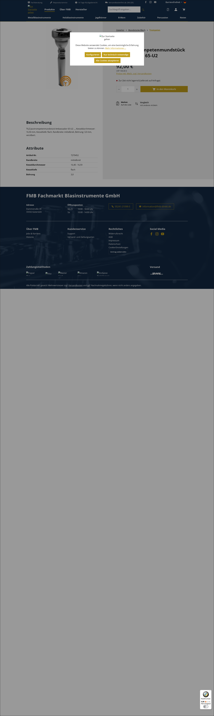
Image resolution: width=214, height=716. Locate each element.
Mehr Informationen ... (115, 48)
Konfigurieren (92, 54)
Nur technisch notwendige (116, 54)
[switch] (205, 706)
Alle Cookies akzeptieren (107, 60)
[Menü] (210, 691)
